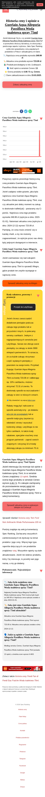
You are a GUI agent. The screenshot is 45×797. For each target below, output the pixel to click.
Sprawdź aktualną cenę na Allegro (22, 283)
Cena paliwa (22, 723)
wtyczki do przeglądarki (17, 414)
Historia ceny (22, 709)
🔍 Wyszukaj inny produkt (27, 9)
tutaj (14, 551)
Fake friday (22, 716)
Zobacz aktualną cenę (22, 85)
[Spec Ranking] (5, 9)
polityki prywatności (12, 7)
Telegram (22, 759)
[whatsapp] (30, 112)
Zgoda (40, 5)
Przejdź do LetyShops (23, 307)
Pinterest (22, 752)
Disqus (22, 787)
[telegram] (26, 112)
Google (22, 773)
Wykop (22, 780)
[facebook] (21, 112)
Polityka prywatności (22, 737)
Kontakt (22, 730)
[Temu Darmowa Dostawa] (22, 668)
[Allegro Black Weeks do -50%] (22, 171)
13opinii (24, 476)
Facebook (22, 766)
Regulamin (22, 745)
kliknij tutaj (31, 400)
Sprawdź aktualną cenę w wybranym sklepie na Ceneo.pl (22, 506)
